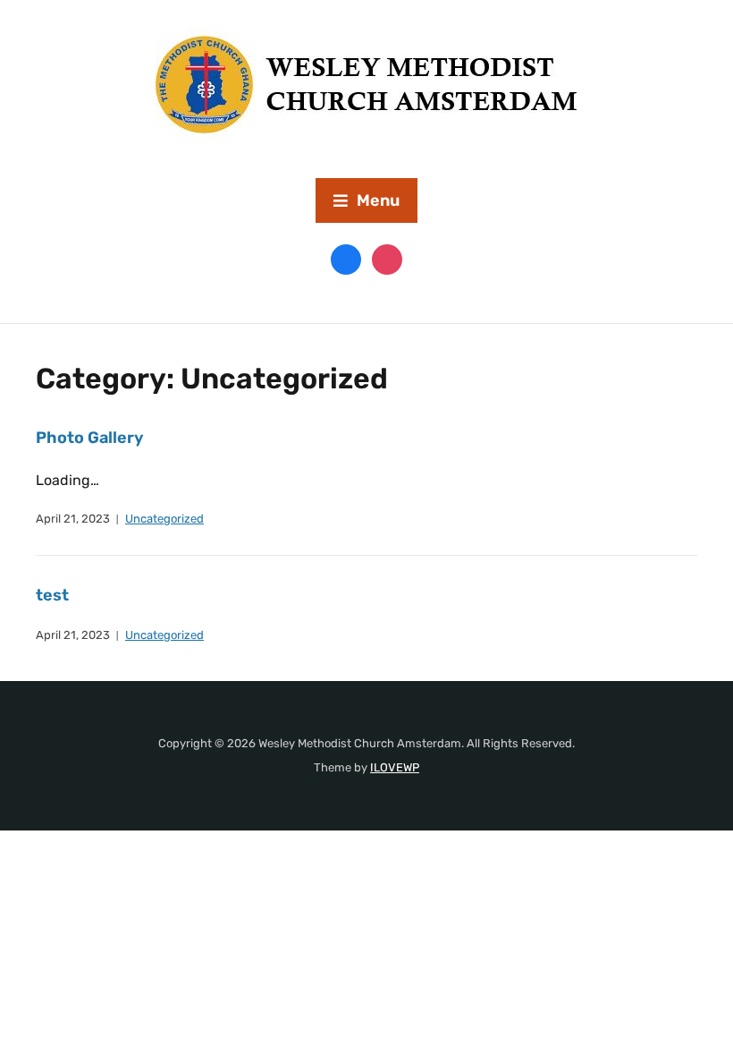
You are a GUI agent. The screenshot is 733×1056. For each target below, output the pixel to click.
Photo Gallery (90, 437)
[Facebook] (346, 259)
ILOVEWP (394, 767)
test (52, 595)
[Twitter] (387, 259)
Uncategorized (164, 518)
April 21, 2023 (73, 518)
